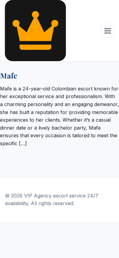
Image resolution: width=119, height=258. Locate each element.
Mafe (8, 75)
